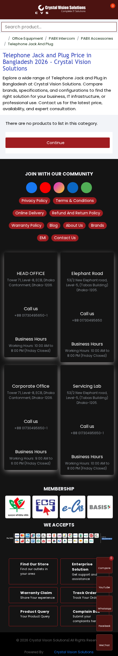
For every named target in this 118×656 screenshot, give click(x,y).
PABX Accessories (97, 38)
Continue (55, 142)
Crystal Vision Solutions (74, 652)
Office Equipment (27, 38)
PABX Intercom (62, 38)
